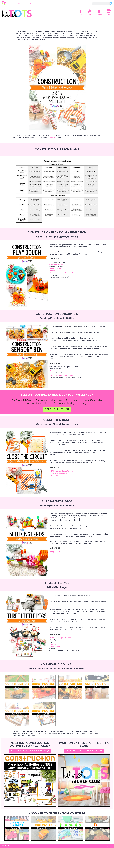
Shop (31, 4)
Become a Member (99, 15)
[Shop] (108, 11)
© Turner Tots (5, 845)
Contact (82, 846)
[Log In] (89, 11)
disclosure (53, 138)
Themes (12, 4)
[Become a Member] (99, 11)
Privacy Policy (107, 846)
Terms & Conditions (94, 846)
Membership (22, 4)
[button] (5, 828)
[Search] (111, 3)
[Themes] (79, 11)
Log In (89, 14)
